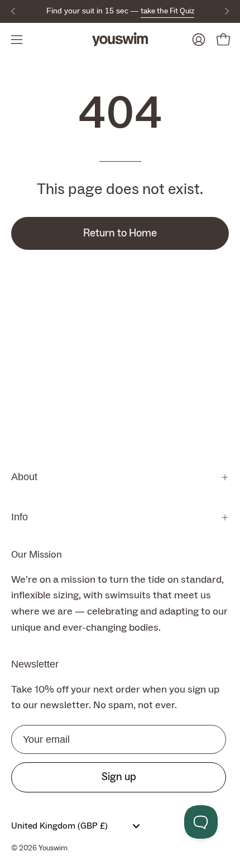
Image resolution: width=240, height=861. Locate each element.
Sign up (119, 776)
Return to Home (120, 233)
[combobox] (78, 826)
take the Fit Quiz (167, 11)
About (24, 476)
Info (19, 517)
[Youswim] (120, 39)
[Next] (227, 11)
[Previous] (13, 11)
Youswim (53, 848)
